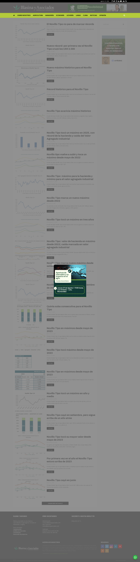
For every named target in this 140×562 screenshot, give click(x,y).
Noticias (93, 15)
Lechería (70, 15)
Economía (60, 15)
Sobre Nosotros (24, 15)
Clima (85, 15)
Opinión (102, 15)
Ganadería (49, 15)
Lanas (78, 15)
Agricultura (38, 15)
